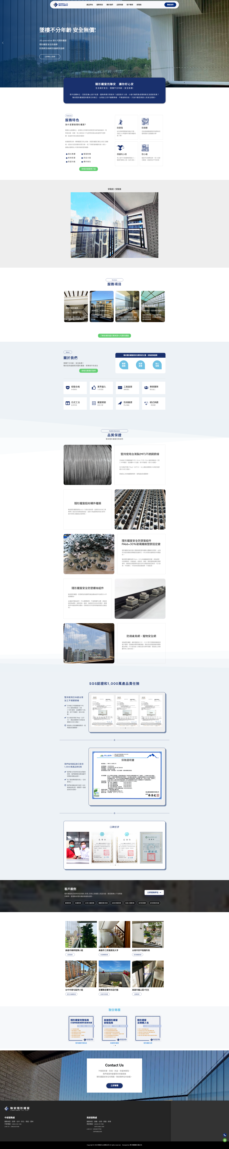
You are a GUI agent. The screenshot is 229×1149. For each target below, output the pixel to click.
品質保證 (120, 5)
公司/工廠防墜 (89, 903)
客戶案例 (130, 5)
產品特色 (90, 5)
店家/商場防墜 (116, 903)
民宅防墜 (70, 954)
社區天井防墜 (104, 994)
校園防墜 (78, 903)
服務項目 (100, 5)
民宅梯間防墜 (137, 954)
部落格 (139, 5)
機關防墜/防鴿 (103, 903)
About (68, 352)
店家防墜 (136, 994)
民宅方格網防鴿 (71, 994)
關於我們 (110, 5)
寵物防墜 (68, 903)
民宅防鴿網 (142, 903)
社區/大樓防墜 (129, 903)
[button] (2, 42)
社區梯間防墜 (104, 954)
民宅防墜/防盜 (154, 903)
